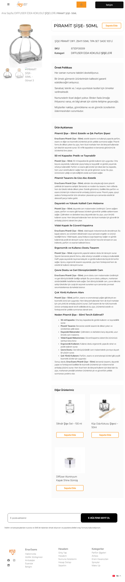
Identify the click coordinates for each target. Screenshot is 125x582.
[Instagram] (14, 560)
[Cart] (81, 5)
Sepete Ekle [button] (70, 434)
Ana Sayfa (7, 13)
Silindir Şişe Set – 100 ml (69, 423)
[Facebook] (8, 560)
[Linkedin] (8, 565)
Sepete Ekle (112, 25)
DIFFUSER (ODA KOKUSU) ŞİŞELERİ (34, 13)
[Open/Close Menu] (8, 4)
